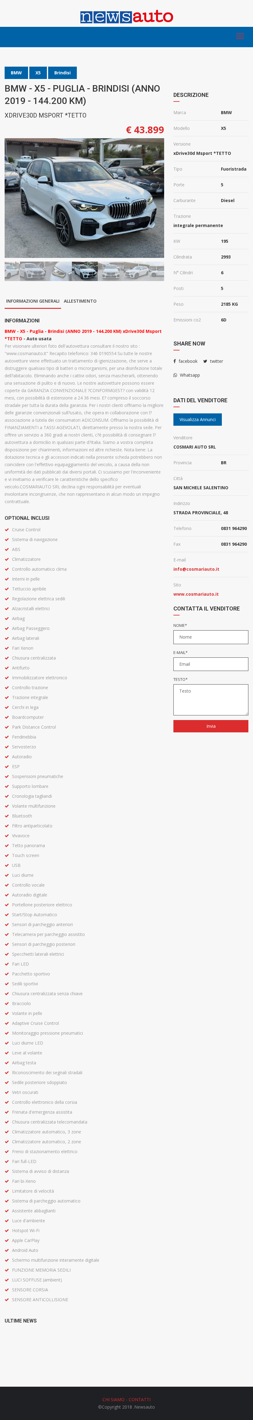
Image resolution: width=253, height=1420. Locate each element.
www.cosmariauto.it (196, 594)
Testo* (180, 679)
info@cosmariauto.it (196, 569)
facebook (187, 361)
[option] (84, 198)
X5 (38, 73)
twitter (216, 361)
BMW (16, 73)
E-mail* (180, 652)
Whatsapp (189, 375)
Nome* (180, 625)
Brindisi (62, 73)
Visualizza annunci (198, 419)
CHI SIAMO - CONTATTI (126, 1399)
